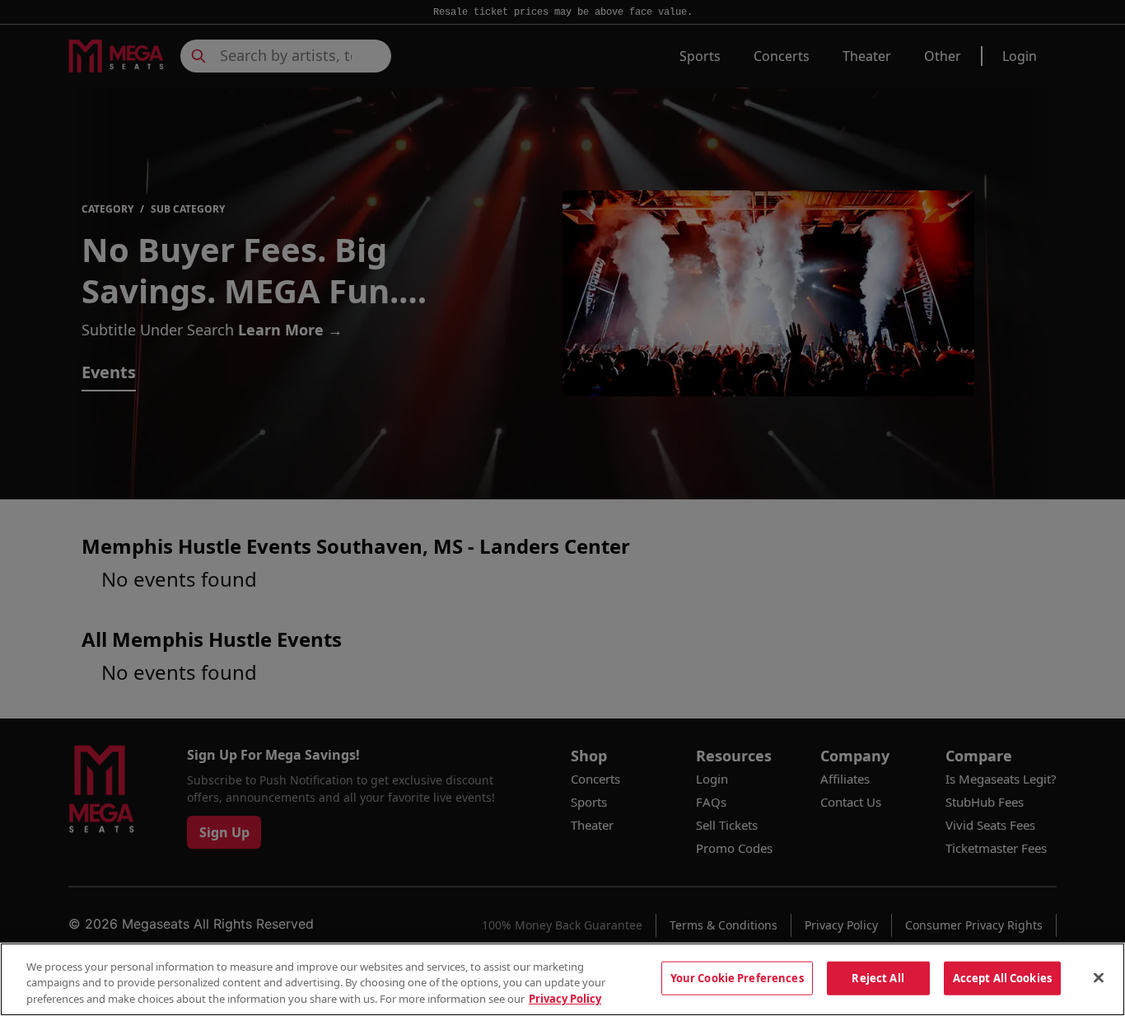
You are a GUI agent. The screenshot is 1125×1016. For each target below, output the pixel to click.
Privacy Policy (565, 998)
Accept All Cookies (1002, 977)
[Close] (1099, 977)
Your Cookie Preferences (737, 977)
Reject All (877, 977)
